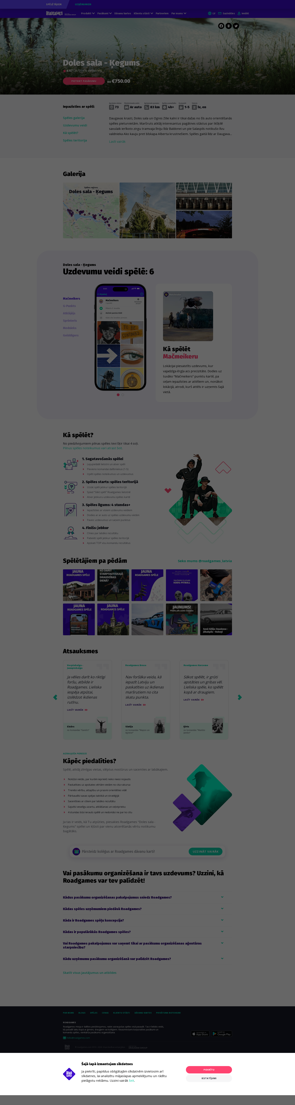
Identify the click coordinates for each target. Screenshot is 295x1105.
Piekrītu (209, 1069)
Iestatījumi (209, 1078)
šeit (131, 1080)
